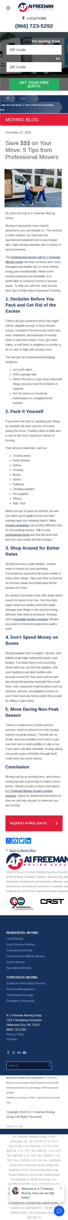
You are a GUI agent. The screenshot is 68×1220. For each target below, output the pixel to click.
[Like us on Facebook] (8, 1053)
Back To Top (14, 1126)
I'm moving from (46, 41)
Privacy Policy (15, 1034)
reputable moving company (31, 619)
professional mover (17, 534)
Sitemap (11, 1039)
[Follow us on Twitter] (13, 1053)
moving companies (17, 525)
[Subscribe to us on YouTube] (24, 1053)
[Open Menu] (8, 8)
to (58, 58)
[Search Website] (50, 1066)
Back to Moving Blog (22, 850)
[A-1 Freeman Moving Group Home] (35, 7)
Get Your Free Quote (34, 84)
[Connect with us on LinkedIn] (19, 1053)
